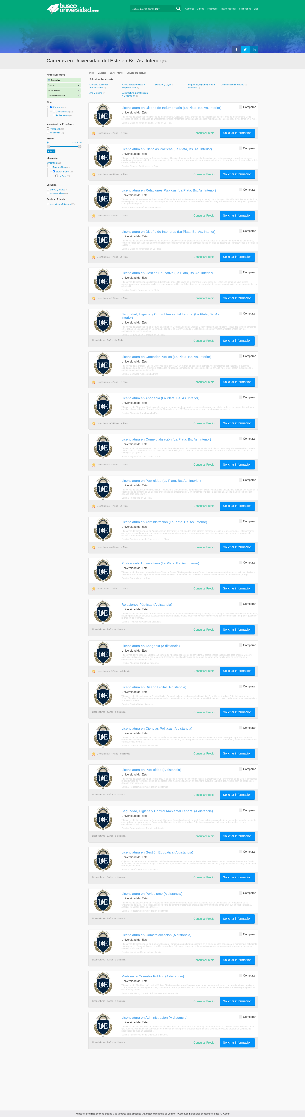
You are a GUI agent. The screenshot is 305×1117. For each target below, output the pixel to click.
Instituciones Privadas (62, 204)
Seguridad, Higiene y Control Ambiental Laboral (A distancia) (167, 811)
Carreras (189, 9)
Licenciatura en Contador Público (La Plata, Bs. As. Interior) (166, 357)
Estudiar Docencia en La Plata (136, 578)
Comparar (249, 107)
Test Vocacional (228, 9)
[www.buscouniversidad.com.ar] (73, 13)
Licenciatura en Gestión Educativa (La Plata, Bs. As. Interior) (167, 273)
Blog (256, 9)
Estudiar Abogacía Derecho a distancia (140, 663)
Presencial (55, 129)
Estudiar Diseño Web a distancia (137, 704)
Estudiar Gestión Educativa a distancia (139, 869)
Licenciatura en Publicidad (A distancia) (151, 770)
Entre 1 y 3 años (58, 189)
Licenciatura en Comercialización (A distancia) (156, 935)
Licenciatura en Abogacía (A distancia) (150, 646)
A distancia (55, 132)
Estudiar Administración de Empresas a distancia (144, 1035)
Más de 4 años (57, 193)
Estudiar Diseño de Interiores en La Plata (141, 249)
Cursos (200, 9)
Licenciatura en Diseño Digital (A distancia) (153, 687)
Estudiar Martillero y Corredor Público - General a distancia (149, 993)
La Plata (62, 176)
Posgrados (212, 9)
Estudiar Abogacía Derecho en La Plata (140, 413)
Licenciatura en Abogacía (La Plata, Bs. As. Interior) (160, 398)
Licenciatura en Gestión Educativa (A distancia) (157, 852)
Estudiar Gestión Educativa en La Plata (140, 290)
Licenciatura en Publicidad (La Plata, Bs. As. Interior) (161, 481)
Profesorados (62, 115)
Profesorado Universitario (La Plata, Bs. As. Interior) (160, 563)
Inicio (91, 73)
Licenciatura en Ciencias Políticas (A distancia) (156, 728)
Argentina (52, 163)
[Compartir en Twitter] (245, 49)
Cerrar (226, 1113)
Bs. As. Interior (62, 171)
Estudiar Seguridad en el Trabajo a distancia (142, 828)
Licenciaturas (62, 111)
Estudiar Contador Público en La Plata (139, 374)
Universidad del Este (136, 73)
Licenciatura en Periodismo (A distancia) (151, 894)
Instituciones (245, 9)
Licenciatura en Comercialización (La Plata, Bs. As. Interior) (166, 439)
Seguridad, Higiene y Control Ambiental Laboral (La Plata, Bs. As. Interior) (170, 315)
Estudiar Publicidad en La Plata (136, 498)
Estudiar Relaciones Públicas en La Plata (141, 207)
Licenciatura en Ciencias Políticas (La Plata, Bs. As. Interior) (166, 149)
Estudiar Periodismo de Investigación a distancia (144, 787)
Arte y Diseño (96, 93)
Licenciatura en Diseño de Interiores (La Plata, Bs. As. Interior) (168, 231)
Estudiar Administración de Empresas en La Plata (145, 539)
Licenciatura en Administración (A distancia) (154, 1017)
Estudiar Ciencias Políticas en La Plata (140, 166)
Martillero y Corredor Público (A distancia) (152, 976)
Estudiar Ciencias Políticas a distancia (139, 745)
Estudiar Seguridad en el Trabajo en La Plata (143, 335)
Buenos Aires (59, 167)
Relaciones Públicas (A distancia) (146, 604)
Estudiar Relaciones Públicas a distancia (141, 622)
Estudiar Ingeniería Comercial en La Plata (141, 456)
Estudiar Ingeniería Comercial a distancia (141, 952)
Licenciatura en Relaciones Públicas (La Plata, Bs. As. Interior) (168, 190)
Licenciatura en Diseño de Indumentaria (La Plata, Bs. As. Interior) (171, 108)
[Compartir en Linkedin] (254, 49)
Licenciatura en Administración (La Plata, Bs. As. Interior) (164, 522)
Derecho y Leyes (163, 84)
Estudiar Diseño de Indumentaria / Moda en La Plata (146, 123)
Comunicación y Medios (232, 84)
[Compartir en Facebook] (236, 49)
